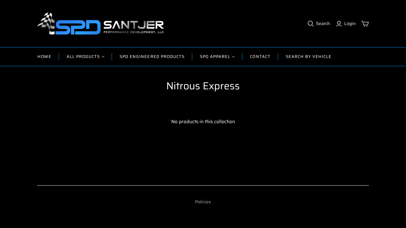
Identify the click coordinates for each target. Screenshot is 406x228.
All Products (83, 56)
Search (323, 24)
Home (44, 56)
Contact (260, 56)
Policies (203, 201)
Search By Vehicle (309, 56)
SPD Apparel (215, 56)
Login (350, 24)
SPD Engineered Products (152, 56)
